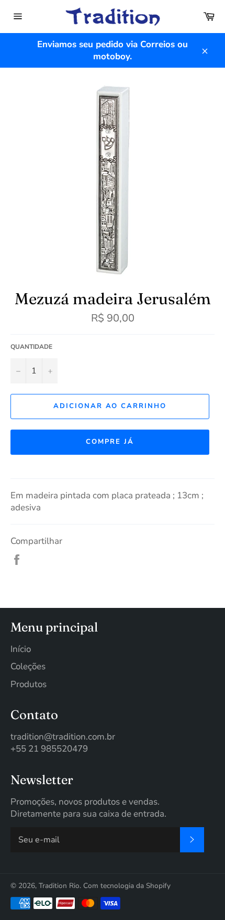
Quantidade (31, 347)
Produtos (28, 684)
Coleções (28, 666)
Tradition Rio (59, 886)
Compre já (110, 441)
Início (20, 649)
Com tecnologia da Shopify (127, 886)
